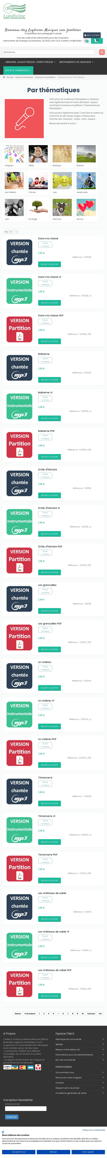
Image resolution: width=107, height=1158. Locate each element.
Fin (100, 1013)
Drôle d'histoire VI (49, 508)
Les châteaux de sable (52, 893)
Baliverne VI (45, 392)
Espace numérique (17, 70)
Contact (60, 1082)
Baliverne (43, 354)
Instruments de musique (75, 62)
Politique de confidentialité (93, 1130)
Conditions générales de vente (71, 1093)
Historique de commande (68, 1039)
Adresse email (13, 1104)
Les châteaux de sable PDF (54, 970)
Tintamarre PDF (48, 854)
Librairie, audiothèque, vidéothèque (29, 62)
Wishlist (59, 1044)
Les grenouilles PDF (50, 623)
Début (18, 1013)
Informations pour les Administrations (74, 1054)
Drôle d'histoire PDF (50, 546)
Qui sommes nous (65, 1072)
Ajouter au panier (49, 264)
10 (83, 1013)
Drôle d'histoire (47, 469)
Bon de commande (65, 1060)
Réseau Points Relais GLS (68, 1049)
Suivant (91, 1013)
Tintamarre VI (46, 816)
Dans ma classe (48, 238)
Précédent (30, 1013)
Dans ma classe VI (49, 277)
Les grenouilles (47, 585)
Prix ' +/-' (9, 232)
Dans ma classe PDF (51, 315)
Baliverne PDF (46, 431)
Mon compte (93, 35)
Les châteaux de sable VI (53, 931)
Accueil (10, 77)
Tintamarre (45, 777)
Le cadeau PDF (47, 739)
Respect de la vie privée (67, 1088)
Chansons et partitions (45, 77)
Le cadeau (44, 662)
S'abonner (12, 1117)
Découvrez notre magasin (69, 1077)
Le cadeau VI (46, 700)
